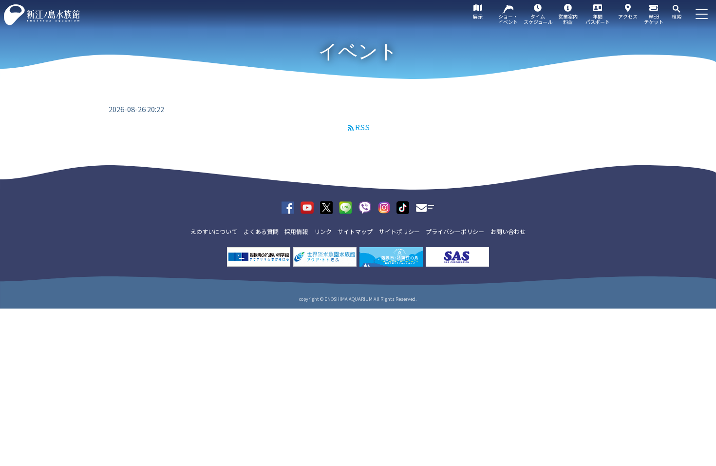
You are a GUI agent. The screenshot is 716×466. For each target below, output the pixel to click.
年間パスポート (597, 19)
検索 (676, 16)
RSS (362, 127)
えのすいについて (213, 231)
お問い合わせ (508, 231)
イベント (358, 51)
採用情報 (296, 231)
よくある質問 (261, 231)
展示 (478, 16)
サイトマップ (355, 231)
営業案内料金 (568, 19)
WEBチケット (653, 19)
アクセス (628, 16)
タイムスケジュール (538, 19)
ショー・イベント (508, 19)
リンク (323, 231)
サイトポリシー (399, 231)
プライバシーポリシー (455, 231)
